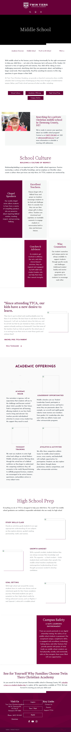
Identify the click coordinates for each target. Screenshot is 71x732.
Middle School (31, 51)
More (61, 51)
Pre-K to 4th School (45, 51)
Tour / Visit (33, 708)
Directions (15, 719)
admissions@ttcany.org (46, 138)
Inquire (32, 702)
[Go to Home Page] (35, 5)
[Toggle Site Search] (30, 12)
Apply (33, 715)
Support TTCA (48, 710)
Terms (7, 729)
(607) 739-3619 (51, 135)
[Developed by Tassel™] (62, 729)
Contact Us (48, 704)
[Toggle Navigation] (41, 12)
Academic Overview (18, 51)
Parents (48, 707)
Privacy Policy (15, 729)
